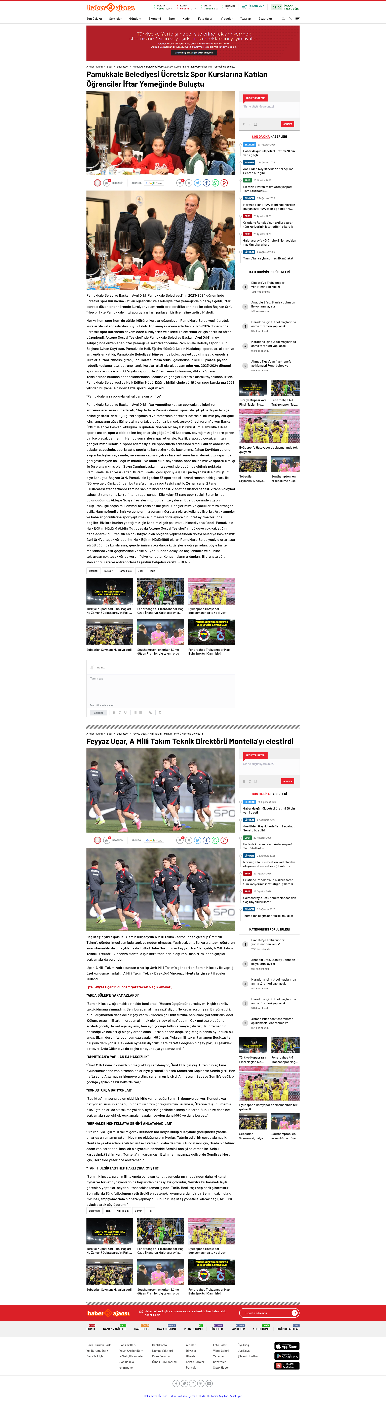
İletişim (163, 1396)
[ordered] (135, 712)
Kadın (187, 18)
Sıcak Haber (221, 1367)
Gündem (135, 18)
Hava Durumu (166, 1327)
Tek (150, 1210)
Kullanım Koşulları (218, 1396)
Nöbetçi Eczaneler (131, 1356)
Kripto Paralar (288, 1327)
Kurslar (108, 570)
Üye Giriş (243, 1345)
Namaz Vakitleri (114, 1327)
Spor (171, 18)
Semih (138, 1210)
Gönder (98, 712)
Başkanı (93, 570)
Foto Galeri (205, 18)
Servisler (115, 18)
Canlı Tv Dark (127, 1345)
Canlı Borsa (159, 1345)
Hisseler (216, 1327)
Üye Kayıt (244, 1350)
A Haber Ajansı (94, 66)
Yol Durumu (261, 1327)
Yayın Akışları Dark (131, 1350)
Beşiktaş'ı (94, 1210)
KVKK (203, 1396)
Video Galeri (221, 1350)
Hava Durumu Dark (98, 1345)
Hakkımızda (150, 1396)
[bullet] (141, 712)
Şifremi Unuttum (248, 1356)
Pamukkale (125, 570)
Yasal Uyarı (236, 1396)
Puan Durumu (193, 1327)
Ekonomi (155, 18)
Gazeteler (265, 18)
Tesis (152, 570)
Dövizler (191, 1350)
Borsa (90, 1327)
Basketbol (122, 66)
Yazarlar (245, 18)
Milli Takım (123, 1210)
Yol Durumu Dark (97, 1350)
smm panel (126, 1367)
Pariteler (238, 1327)
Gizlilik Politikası (178, 1396)
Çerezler (193, 1396)
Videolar (227, 18)
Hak (108, 1210)
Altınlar (191, 1345)
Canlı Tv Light (95, 1356)
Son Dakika (94, 18)
